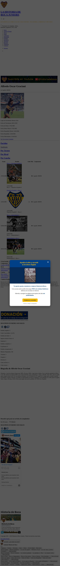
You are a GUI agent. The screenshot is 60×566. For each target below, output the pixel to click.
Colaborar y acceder (30, 300)
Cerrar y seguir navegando (30, 303)
